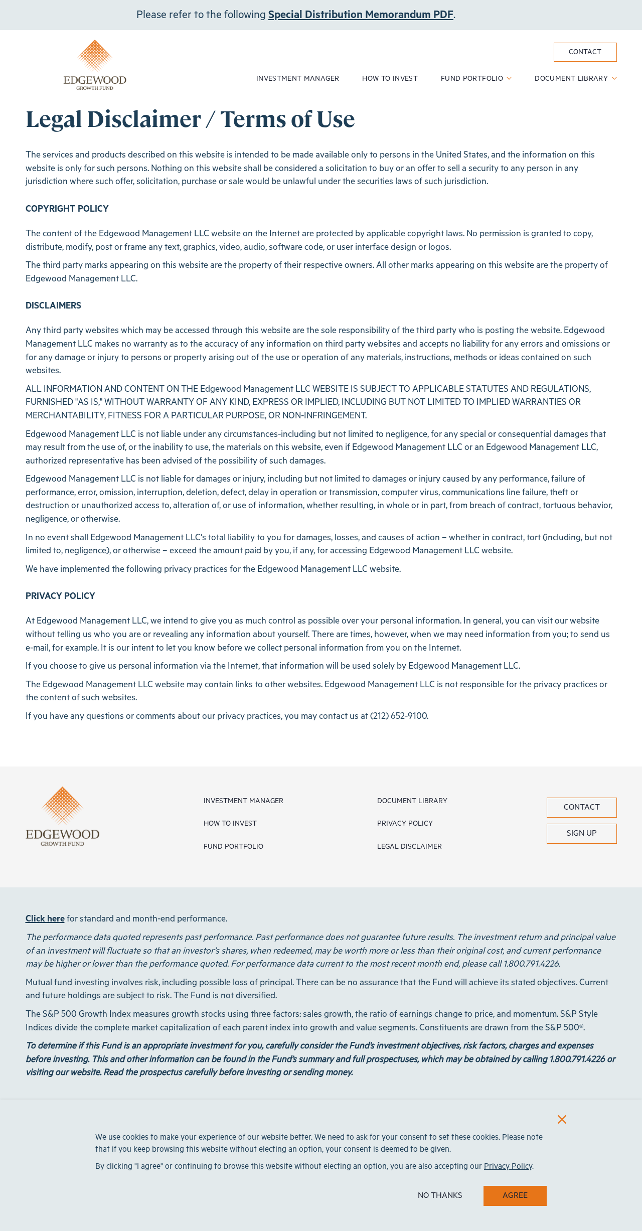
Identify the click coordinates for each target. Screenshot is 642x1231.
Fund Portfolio (473, 79)
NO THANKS (440, 1195)
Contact (585, 52)
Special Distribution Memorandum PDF (360, 15)
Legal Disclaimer (409, 847)
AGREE (515, 1195)
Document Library (572, 79)
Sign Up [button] (582, 833)
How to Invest (390, 79)
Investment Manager (297, 79)
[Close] (562, 1119)
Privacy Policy (405, 824)
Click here (45, 919)
